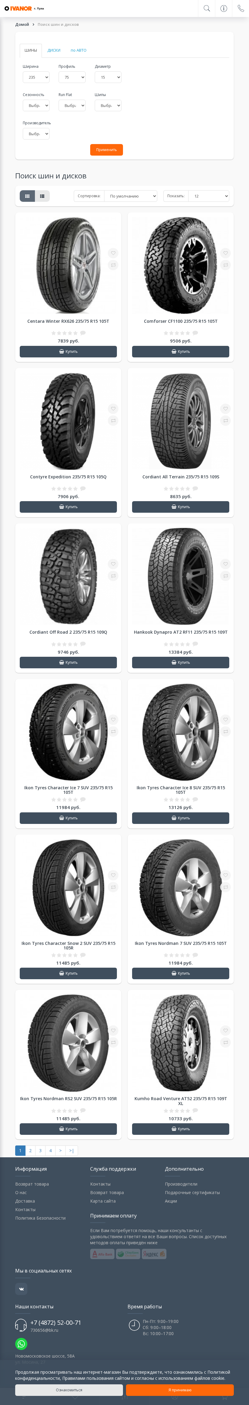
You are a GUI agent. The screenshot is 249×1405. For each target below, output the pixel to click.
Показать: (176, 195)
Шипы (100, 94)
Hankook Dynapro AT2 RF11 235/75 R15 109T (181, 632)
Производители (181, 1184)
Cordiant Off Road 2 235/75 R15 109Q (68, 632)
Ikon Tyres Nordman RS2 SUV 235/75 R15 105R (68, 1098)
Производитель (36, 123)
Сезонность (33, 94)
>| (71, 1150)
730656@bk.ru (44, 1330)
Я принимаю (180, 1390)
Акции (171, 1201)
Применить (106, 149)
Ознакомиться (69, 1390)
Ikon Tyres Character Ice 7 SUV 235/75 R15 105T (68, 790)
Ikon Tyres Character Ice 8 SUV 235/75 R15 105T (181, 790)
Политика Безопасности (40, 1218)
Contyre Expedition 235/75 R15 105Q (68, 477)
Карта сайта (103, 1201)
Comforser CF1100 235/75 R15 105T (181, 321)
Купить (72, 351)
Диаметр (103, 66)
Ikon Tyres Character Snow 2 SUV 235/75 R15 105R (68, 945)
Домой (22, 24)
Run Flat (65, 94)
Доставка (25, 1201)
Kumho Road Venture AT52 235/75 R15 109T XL (181, 1101)
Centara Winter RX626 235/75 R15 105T (68, 321)
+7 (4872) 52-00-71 (55, 1322)
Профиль (67, 66)
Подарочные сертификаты (192, 1192)
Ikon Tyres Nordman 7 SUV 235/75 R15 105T (181, 943)
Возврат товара (32, 1184)
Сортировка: (89, 195)
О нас (21, 1192)
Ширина (31, 66)
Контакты (25, 1209)
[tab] (31, 51)
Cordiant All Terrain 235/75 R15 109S (180, 477)
